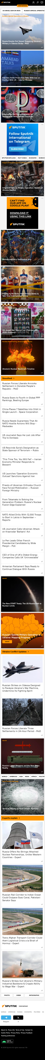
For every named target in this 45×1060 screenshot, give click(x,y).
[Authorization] (33, 2)
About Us (4, 1030)
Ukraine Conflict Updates (14, 651)
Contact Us (29, 1030)
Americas (11, 1012)
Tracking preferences (8, 1036)
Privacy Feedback (26, 1033)
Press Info (11, 1030)
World (4, 89)
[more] (42, 47)
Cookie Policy (5, 1033)
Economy (28, 1012)
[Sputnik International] (6, 3)
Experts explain (10, 818)
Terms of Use (20, 1030)
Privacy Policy (15, 1033)
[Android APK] (7, 1041)
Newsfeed (7, 378)
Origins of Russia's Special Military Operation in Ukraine (22, 163)
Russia (19, 1012)
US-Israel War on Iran (9, 53)
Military (37, 1012)
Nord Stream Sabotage (10, 781)
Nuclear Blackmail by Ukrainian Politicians (17, 342)
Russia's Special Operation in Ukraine (15, 16)
